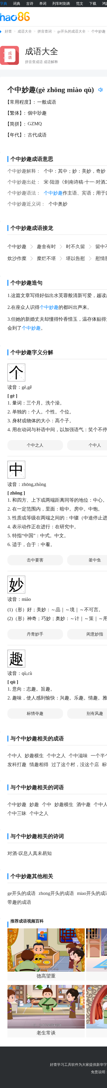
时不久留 (75, 246)
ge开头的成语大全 (71, 31)
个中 (46, 804)
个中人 (14, 755)
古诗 (29, 3)
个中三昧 (16, 813)
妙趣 (34, 804)
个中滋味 (78, 755)
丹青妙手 (35, 634)
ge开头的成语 (21, 893)
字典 (3, 3)
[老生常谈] (46, 1006)
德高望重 (46, 975)
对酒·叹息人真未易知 (29, 853)
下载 (92, 3)
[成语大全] (9, 55)
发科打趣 (16, 764)
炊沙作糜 (16, 258)
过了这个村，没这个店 (75, 764)
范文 (79, 3)
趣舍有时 (46, 246)
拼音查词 (44, 31)
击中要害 (35, 560)
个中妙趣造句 (26, 283)
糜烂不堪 (46, 258)
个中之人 (35, 445)
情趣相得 (38, 764)
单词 (42, 3)
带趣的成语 (19, 902)
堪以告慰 (75, 258)
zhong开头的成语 (56, 893)
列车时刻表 (61, 3)
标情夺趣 (35, 713)
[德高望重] (46, 950)
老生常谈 (46, 1032)
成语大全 (25, 31)
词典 (16, 3)
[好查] (15, 16)
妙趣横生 (34, 755)
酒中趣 (83, 804)
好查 (8, 31)
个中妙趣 (98, 31)
